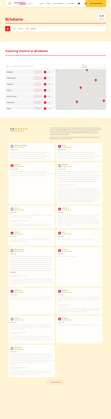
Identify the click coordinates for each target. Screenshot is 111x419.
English (41, 3)
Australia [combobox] (84, 67)
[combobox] (43, 66)
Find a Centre (71, 3)
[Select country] (80, 3)
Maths (48, 3)
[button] (81, 87)
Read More (13, 272)
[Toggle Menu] (9, 3)
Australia (20, 28)
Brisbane (33, 28)
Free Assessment (96, 3)
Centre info (38, 72)
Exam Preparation (58, 3)
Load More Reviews (55, 382)
